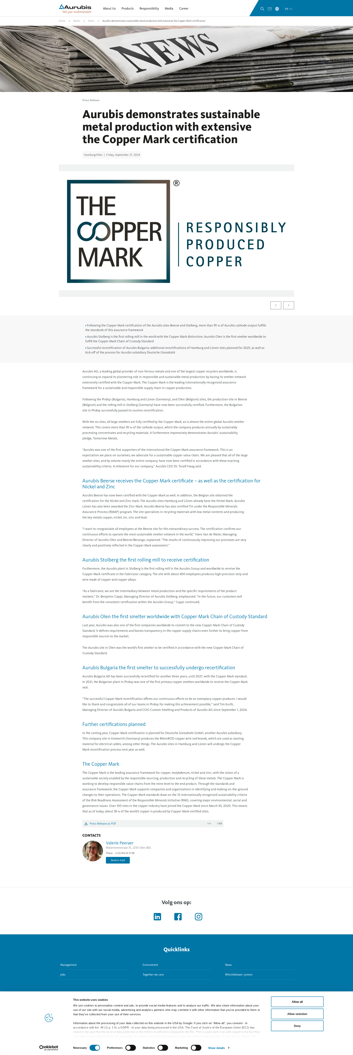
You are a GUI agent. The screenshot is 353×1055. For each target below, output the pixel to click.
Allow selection (297, 1013)
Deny (297, 1025)
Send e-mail (118, 860)
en (287, 8)
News (91, 20)
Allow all (297, 1001)
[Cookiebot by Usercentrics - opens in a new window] (49, 1048)
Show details (216, 1047)
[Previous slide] (275, 305)
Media (76, 20)
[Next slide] (288, 305)
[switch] (130, 1048)
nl (291, 8)
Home (62, 20)
